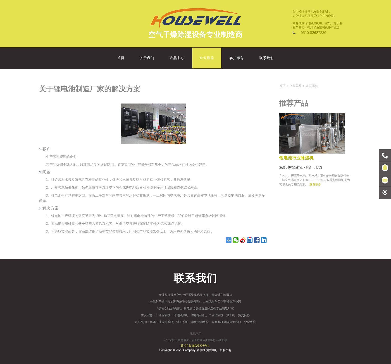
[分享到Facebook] (257, 240)
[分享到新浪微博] (243, 240)
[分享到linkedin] (264, 240)
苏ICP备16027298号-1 (195, 345)
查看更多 (315, 184)
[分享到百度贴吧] (250, 240)
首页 (282, 86)
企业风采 (295, 86)
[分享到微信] (236, 240)
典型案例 (311, 86)
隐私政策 (195, 333)
